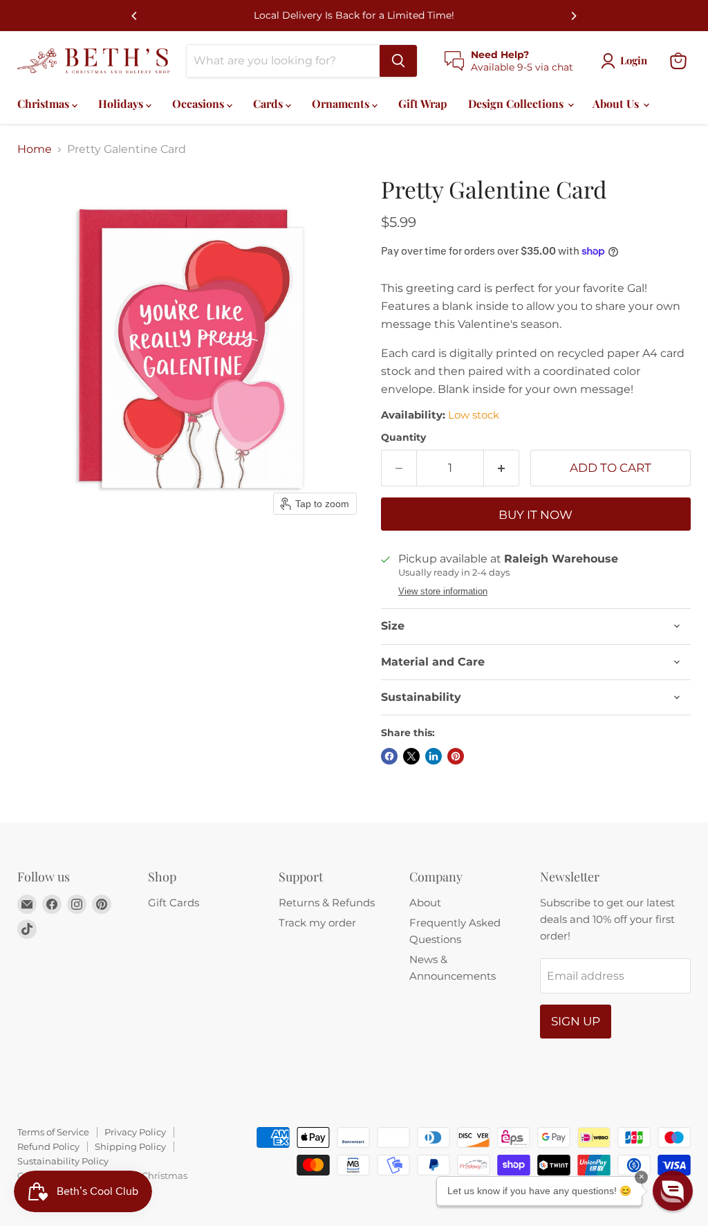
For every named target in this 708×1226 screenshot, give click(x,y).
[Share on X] (411, 756)
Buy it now (535, 515)
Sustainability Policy (63, 1160)
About (425, 902)
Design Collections (517, 103)
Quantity (403, 437)
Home (34, 149)
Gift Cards (173, 902)
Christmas (44, 103)
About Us (617, 103)
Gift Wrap (422, 103)
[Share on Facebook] (389, 756)
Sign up (575, 1021)
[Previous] (135, 16)
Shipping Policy (130, 1146)
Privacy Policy (135, 1131)
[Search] (398, 61)
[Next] (573, 16)
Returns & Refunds (327, 902)
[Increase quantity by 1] (501, 468)
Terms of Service (53, 1131)
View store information (442, 591)
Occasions (199, 103)
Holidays (122, 103)
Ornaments (342, 103)
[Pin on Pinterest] (455, 756)
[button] (673, 1191)
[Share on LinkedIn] (433, 756)
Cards (269, 103)
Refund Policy (48, 1146)
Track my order (317, 922)
